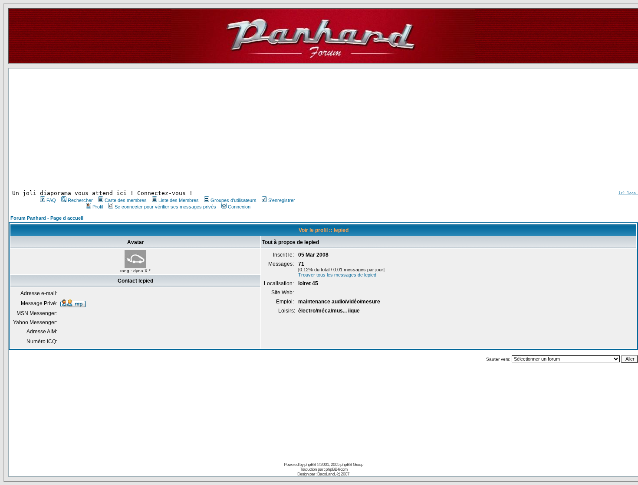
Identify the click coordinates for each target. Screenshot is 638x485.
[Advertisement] (167, 129)
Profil (97, 206)
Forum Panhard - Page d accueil (46, 218)
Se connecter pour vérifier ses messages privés (165, 206)
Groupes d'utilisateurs (233, 200)
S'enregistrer (281, 200)
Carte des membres (126, 200)
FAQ (51, 200)
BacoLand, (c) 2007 (333, 474)
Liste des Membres (178, 200)
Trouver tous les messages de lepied (337, 274)
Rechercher (80, 200)
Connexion (239, 206)
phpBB (310, 464)
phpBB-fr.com (336, 469)
